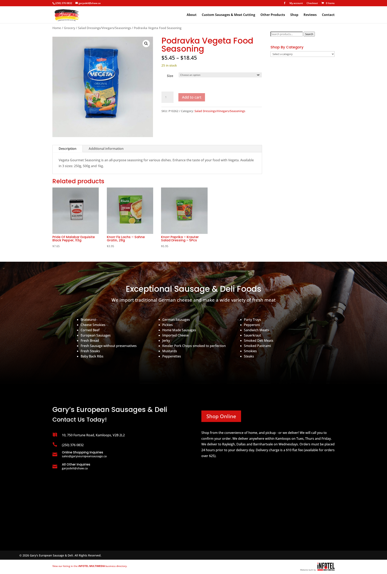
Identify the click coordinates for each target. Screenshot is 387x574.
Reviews (310, 15)
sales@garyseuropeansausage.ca (84, 456)
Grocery (69, 28)
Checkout (312, 3)
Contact (328, 15)
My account (296, 3)
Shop (294, 15)
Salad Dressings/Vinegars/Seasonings (104, 28)
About (192, 15)
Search (309, 34)
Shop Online (221, 416)
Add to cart (191, 97)
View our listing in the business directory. (89, 566)
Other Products (272, 15)
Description (67, 148)
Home (56, 28)
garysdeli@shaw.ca (75, 468)
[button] (146, 43)
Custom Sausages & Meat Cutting (228, 15)
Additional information (106, 148)
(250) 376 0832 (63, 3)
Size (170, 76)
